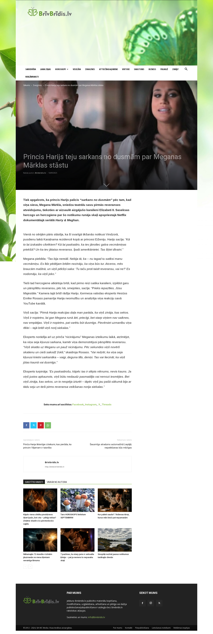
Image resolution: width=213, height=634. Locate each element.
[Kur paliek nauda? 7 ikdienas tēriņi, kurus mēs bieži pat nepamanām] (115, 500)
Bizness (152, 69)
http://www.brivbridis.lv (54, 467)
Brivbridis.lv (40, 173)
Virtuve (126, 69)
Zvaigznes (90, 69)
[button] (186, 69)
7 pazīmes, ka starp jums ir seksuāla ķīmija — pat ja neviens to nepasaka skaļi (77, 557)
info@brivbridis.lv (96, 617)
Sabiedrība (30, 69)
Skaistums (139, 69)
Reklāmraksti (32, 76)
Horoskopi (60, 69)
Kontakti (128, 627)
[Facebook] (26, 425)
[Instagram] (151, 603)
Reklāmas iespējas (182, 627)
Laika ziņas (45, 69)
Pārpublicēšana (142, 627)
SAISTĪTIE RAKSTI (34, 482)
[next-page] (30, 567)
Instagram (91, 404)
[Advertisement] (106, 42)
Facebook (78, 404)
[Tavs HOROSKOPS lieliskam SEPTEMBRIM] (77, 500)
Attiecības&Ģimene (108, 69)
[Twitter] (33, 425)
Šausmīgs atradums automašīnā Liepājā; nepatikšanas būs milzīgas (111, 446)
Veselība (77, 69)
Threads (106, 404)
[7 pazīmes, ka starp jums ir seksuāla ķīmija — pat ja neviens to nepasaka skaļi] (77, 540)
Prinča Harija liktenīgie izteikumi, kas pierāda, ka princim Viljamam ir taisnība (47, 446)
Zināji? (175, 69)
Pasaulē (164, 69)
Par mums (117, 627)
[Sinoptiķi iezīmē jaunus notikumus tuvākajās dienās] (115, 540)
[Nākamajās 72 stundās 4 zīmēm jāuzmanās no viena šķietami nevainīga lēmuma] (40, 540)
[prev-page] (25, 567)
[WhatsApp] (48, 425)
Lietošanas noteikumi (161, 627)
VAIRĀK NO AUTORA (57, 482)
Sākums (26, 85)
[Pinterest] (41, 425)
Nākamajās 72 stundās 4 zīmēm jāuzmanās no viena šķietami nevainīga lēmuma (37, 557)
